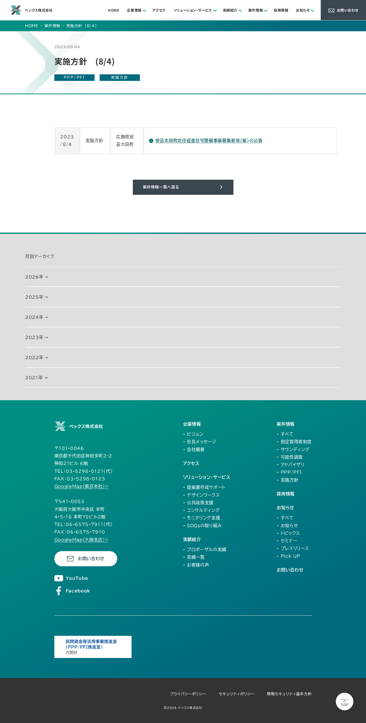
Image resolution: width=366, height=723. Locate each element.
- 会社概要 (194, 449)
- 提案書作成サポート (204, 487)
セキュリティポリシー (237, 694)
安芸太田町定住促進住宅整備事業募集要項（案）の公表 (209, 140)
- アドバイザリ (290, 464)
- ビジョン (193, 434)
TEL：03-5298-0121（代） (83, 471)
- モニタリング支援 (201, 518)
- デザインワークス (201, 495)
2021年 (34, 377)
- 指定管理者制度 (294, 441)
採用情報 (281, 10)
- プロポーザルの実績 (204, 549)
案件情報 (255, 10)
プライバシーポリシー (188, 694)
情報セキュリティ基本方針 (289, 694)
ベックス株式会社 (39, 10)
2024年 (34, 317)
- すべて (285, 434)
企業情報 (134, 10)
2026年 (34, 277)
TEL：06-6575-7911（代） (83, 524)
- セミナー (287, 541)
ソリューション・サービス (192, 10)
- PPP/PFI (289, 472)
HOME (113, 10)
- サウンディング (293, 449)
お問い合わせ (91, 558)
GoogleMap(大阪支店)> (81, 540)
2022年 (34, 357)
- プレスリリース (293, 548)
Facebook (78, 591)
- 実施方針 (287, 480)
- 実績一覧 (194, 557)
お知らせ (303, 10)
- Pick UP (288, 556)
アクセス (159, 10)
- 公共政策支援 (198, 502)
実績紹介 (230, 10)
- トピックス (288, 533)
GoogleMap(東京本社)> (81, 486)
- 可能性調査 (290, 457)
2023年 (34, 337)
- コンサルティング (201, 510)
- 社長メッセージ (199, 441)
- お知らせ (287, 525)
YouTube (77, 578)
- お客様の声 (196, 565)
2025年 (34, 297)
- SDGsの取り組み (202, 525)
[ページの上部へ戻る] (344, 701)
